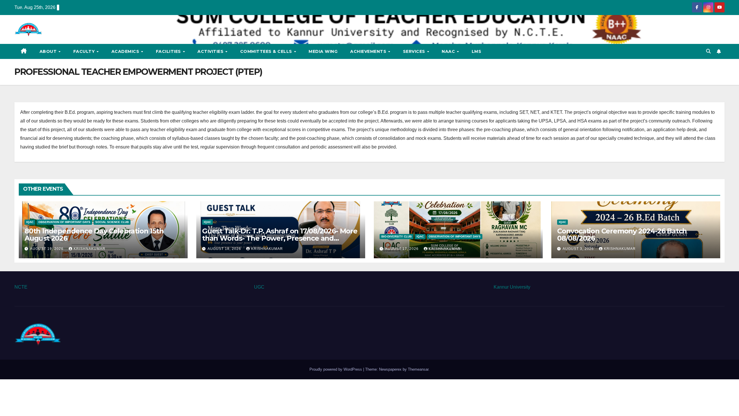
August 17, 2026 (402, 249)
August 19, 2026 (47, 249)
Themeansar (418, 369)
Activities (211, 51)
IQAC (29, 222)
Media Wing (323, 51)
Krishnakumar (89, 249)
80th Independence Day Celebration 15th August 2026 (94, 234)
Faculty (84, 51)
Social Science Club (112, 222)
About (49, 51)
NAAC (449, 51)
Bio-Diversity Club (396, 236)
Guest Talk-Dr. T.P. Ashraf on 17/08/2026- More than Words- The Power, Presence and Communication (279, 238)
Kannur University (512, 287)
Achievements (369, 51)
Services (415, 51)
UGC (259, 287)
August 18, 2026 (225, 249)
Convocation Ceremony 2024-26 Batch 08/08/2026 (622, 234)
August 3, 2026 (579, 249)
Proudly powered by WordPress (336, 369)
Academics (126, 51)
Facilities (169, 51)
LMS (477, 51)
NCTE (20, 287)
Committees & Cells (267, 51)
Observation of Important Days (64, 222)
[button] (708, 51)
